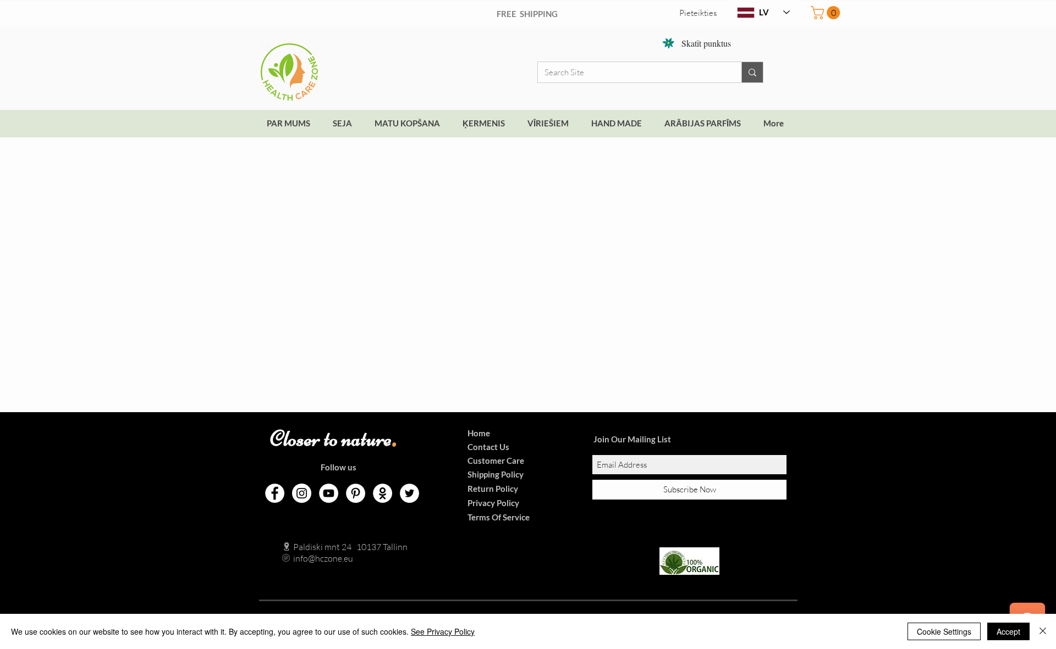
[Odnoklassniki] (382, 493)
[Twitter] (409, 493)
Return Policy (493, 488)
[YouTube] (328, 493)
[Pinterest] (355, 493)
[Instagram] (301, 493)
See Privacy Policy (443, 631)
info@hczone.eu (311, 558)
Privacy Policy (493, 503)
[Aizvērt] (1042, 631)
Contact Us (488, 447)
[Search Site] (752, 72)
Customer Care (496, 460)
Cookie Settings (944, 631)
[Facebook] (274, 493)
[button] (827, 12)
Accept (1008, 631)
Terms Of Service (499, 517)
